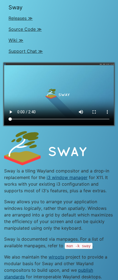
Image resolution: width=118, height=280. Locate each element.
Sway (16, 7)
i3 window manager (67, 177)
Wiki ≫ (16, 40)
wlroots (56, 257)
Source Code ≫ (25, 29)
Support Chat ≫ (26, 51)
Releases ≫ (21, 18)
